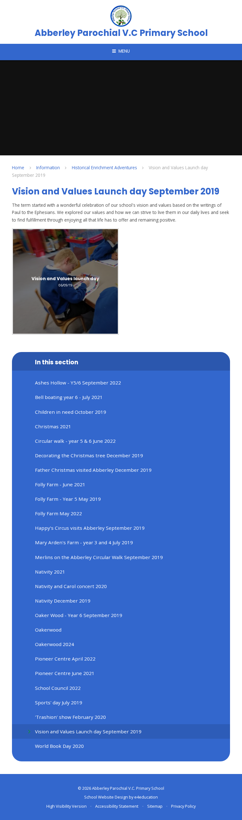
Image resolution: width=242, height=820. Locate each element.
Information (48, 167)
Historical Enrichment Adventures (104, 167)
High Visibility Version (66, 806)
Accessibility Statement (116, 806)
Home (18, 167)
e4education (146, 797)
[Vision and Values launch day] (65, 281)
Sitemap (155, 806)
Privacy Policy (183, 806)
